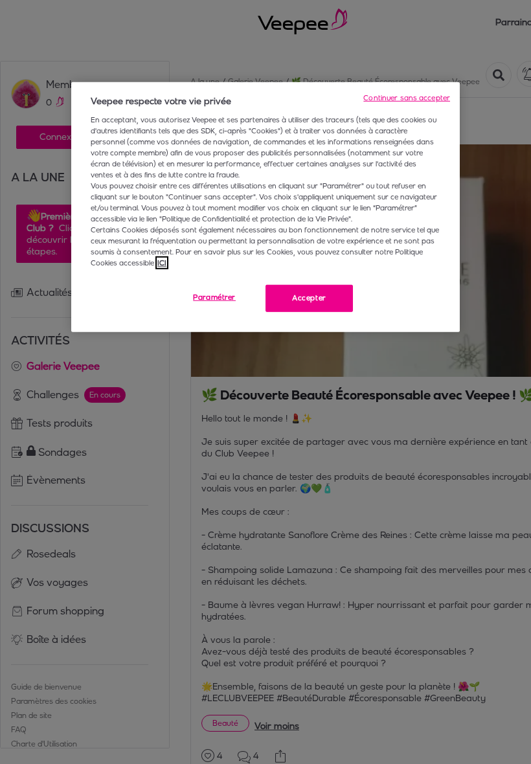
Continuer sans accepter (406, 97)
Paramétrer (214, 297)
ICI (161, 262)
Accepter (309, 297)
